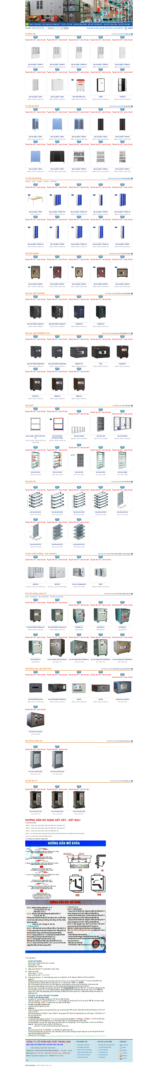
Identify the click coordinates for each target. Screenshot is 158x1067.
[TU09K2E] (122, 84)
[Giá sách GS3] (79, 459)
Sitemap (124, 1055)
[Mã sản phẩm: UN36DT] (122, 271)
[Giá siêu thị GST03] (79, 500)
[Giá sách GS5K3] (122, 424)
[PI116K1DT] (122, 351)
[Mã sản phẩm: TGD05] (57, 156)
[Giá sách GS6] (101, 423)
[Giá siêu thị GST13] (57, 532)
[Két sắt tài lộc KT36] (35, 799)
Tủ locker (46, 181)
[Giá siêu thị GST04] (101, 500)
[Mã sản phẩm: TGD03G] (122, 123)
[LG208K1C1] (101, 311)
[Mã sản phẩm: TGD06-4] (122, 156)
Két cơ (27, 597)
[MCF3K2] (57, 571)
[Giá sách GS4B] (122, 460)
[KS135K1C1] (101, 615)
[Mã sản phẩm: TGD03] (101, 123)
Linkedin (124, 1053)
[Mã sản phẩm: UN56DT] (79, 271)
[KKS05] (79, 686)
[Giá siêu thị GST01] (35, 500)
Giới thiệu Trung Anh (84, 1045)
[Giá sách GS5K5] (79, 424)
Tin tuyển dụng (103, 1055)
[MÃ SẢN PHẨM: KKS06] (35, 686)
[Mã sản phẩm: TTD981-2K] (101, 231)
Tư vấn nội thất (103, 1050)
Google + (124, 1050)
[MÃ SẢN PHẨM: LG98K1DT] (57, 311)
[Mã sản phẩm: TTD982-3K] (122, 199)
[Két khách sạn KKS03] (35, 720)
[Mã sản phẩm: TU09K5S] (57, 51)
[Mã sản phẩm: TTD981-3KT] (57, 199)
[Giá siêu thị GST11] (122, 500)
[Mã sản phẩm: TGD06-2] (79, 156)
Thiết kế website (40, 1065)
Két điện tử (33, 597)
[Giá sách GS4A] (101, 460)
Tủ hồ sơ (27, 181)
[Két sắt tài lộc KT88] (79, 799)
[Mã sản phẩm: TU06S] (57, 84)
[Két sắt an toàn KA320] (57, 759)
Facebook (125, 1045)
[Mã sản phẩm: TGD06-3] (101, 156)
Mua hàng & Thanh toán (85, 1050)
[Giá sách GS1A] (35, 460)
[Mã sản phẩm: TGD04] (35, 156)
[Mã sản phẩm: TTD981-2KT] (79, 199)
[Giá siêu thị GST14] (79, 532)
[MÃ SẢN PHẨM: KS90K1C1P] (35, 614)
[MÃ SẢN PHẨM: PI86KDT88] (35, 351)
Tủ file (33, 181)
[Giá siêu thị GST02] (57, 500)
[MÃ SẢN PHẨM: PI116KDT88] (57, 351)
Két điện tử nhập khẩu (56, 597)
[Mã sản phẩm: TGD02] (57, 123)
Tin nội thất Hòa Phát (105, 1047)
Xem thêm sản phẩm (121, 34)
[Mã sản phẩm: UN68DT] (35, 271)
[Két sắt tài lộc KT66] (57, 799)
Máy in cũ (49, 1065)
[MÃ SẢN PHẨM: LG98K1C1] (35, 311)
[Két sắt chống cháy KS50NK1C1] (122, 647)
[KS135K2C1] (122, 615)
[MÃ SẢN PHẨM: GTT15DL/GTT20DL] (57, 423)
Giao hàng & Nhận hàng (85, 1052)
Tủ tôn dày (53, 181)
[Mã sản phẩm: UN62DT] (57, 271)
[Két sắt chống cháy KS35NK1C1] (79, 647)
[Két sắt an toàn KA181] (35, 759)
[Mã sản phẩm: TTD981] (122, 231)
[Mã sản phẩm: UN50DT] (101, 271)
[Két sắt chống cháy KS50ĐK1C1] (101, 647)
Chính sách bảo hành (84, 1055)
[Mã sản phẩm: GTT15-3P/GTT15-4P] (35, 423)
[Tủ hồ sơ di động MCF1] (79, 571)
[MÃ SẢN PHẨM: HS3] (79, 84)
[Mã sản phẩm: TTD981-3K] (79, 231)
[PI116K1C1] (35, 383)
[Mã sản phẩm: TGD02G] (79, 123)
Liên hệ (124, 1058)
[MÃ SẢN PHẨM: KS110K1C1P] (57, 614)
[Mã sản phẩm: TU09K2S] (122, 51)
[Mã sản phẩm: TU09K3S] (101, 51)
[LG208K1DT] (79, 311)
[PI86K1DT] (57, 383)
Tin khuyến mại (103, 1052)
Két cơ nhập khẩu (43, 597)
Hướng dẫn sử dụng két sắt (107, 1045)
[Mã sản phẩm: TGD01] (35, 123)
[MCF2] (101, 571)
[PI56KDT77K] (79, 351)
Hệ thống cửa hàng (83, 1047)
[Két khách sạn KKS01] (122, 687)
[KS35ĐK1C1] (79, 615)
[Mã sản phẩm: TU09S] (35, 84)
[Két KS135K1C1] (35, 647)
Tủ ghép (39, 181)
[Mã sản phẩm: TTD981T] (101, 199)
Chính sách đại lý (83, 1057)
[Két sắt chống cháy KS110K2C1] (57, 647)
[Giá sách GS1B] (57, 460)
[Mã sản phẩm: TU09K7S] (35, 51)
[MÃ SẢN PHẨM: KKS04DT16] (57, 686)
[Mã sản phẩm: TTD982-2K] (35, 231)
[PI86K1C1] (79, 383)
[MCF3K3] (35, 571)
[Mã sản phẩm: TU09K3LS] (79, 51)
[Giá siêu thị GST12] (35, 532)
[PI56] (101, 351)
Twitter (124, 1047)
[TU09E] (101, 84)
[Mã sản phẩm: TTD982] (57, 231)
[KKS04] (101, 686)
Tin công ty (102, 1057)
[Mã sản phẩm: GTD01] (35, 199)
